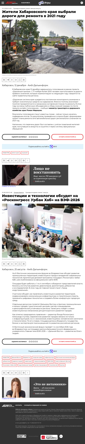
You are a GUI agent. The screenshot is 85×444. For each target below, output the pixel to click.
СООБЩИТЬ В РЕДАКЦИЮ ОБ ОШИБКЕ (35, 405)
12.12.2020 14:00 (7, 8)
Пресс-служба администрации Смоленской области (19, 75)
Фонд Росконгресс (8, 259)
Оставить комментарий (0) (67, 137)
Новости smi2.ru (9, 186)
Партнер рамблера (33, 436)
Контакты (18, 405)
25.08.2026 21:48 (7, 192)
